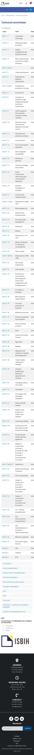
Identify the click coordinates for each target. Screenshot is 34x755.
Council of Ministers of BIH (16, 746)
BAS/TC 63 (5, 510)
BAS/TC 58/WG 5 (7, 464)
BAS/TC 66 (5, 537)
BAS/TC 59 (5, 469)
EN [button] (21, 3)
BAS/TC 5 (5, 72)
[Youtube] (16, 719)
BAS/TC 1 (5, 36)
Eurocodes (6, 600)
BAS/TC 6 (5, 77)
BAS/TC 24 (5, 220)
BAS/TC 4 (5, 59)
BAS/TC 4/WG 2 (7, 68)
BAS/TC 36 (5, 274)
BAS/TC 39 (5, 303)
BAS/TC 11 (5, 134)
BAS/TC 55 (5, 421)
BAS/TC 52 (5, 394)
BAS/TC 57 (5, 435)
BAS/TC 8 (5, 97)
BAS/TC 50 (5, 383)
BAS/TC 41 (5, 317)
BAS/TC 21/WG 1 (7, 202)
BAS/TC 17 (5, 165)
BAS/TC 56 (5, 426)
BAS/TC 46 (5, 346)
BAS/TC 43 (5, 331)
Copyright (16, 741)
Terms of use (16, 738)
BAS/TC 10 (5, 122)
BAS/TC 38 (5, 297)
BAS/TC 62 (5, 496)
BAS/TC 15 (5, 152)
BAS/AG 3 (5, 557)
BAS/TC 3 (5, 50)
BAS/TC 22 (5, 208)
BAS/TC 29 (5, 242)
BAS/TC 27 (5, 231)
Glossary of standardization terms (14, 612)
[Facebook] (11, 719)
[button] (26, 9)
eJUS (4, 596)
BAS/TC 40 (5, 312)
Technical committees (22, 15)
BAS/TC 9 (5, 111)
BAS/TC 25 (5, 226)
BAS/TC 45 (5, 342)
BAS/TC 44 (5, 335)
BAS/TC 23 (5, 213)
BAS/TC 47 (5, 351)
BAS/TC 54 (5, 410)
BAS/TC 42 (5, 324)
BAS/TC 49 (5, 369)
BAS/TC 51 (5, 389)
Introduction (7, 564)
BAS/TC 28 (5, 235)
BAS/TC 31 (5, 263)
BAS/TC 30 (5, 251)
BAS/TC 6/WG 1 (7, 86)
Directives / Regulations (11, 587)
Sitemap (16, 736)
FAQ (17, 743)
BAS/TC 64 (5, 517)
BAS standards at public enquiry (13, 582)
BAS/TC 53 (5, 403)
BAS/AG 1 (5, 548)
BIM (4, 591)
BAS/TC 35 (5, 269)
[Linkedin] (22, 719)
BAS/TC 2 (5, 43)
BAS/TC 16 (5, 158)
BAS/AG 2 (5, 553)
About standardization (10, 568)
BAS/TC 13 (5, 140)
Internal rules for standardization (14, 573)
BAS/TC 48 (5, 360)
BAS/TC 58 (5, 444)
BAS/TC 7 (5, 93)
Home (2, 15)
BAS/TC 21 (5, 195)
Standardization (10, 15)
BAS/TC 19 (5, 186)
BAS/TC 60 (5, 476)
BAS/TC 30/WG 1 (7, 256)
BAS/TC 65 (5, 526)
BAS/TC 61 (5, 480)
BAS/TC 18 (5, 172)
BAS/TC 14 (5, 145)
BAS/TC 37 (5, 290)
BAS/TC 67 (5, 541)
